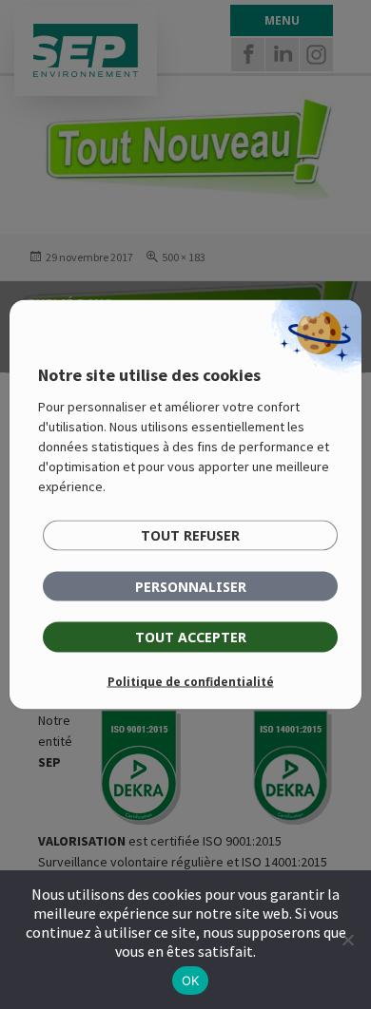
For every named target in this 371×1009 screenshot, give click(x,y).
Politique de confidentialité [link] (190, 682)
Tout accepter (190, 637)
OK (191, 980)
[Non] (347, 939)
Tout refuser (190, 535)
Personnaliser (190, 587)
